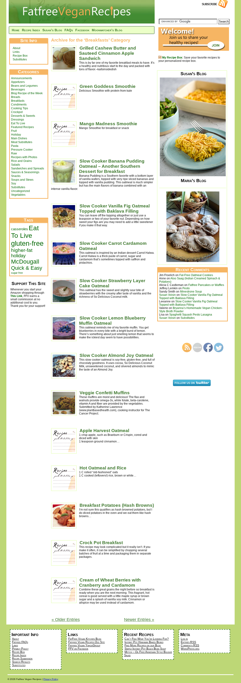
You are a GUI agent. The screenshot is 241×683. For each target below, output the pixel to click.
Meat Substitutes (21, 142)
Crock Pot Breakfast (101, 542)
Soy (13, 183)
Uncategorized (20, 191)
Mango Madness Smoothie (108, 123)
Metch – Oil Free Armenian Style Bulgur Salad (148, 653)
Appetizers (18, 82)
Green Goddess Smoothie (108, 86)
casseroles (19, 229)
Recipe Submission (22, 658)
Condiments (19, 104)
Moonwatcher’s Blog (107, 30)
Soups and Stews (22, 179)
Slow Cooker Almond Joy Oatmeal (116, 355)
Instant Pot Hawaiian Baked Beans (144, 642)
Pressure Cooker (22, 149)
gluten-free (27, 243)
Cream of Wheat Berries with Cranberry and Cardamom (110, 583)
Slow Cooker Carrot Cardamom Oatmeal (113, 246)
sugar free (17, 272)
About (16, 48)
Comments (190, 645)
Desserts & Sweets (23, 115)
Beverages (18, 89)
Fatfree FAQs (20, 642)
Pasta (14, 146)
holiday (18, 255)
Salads (15, 164)
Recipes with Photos (24, 157)
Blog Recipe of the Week (27, 93)
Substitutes (20, 59)
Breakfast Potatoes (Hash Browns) (117, 505)
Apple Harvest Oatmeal (104, 430)
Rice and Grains (21, 161)
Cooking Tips (19, 108)
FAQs (68, 30)
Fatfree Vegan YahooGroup (84, 645)
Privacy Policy (20, 648)
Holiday (16, 134)
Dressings (17, 119)
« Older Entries (66, 619)
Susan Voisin (167, 295)
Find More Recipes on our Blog (143, 645)
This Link (16, 296)
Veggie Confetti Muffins (105, 392)
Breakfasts (17, 100)
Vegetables (18, 194)
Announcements (21, 78)
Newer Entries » (139, 619)
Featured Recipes (22, 127)
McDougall (25, 261)
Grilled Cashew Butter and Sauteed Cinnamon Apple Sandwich (107, 53)
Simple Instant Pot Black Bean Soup (145, 648)
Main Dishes (19, 138)
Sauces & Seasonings (25, 172)
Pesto (186, 288)
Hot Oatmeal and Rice (103, 467)
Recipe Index (31, 30)
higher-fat (21, 250)
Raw (14, 153)
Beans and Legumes (24, 85)
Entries (188, 642)
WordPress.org (190, 648)
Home (16, 30)
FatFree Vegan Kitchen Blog (84, 638)
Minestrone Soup (191, 291)
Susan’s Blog (52, 30)
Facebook (82, 30)
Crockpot (17, 112)
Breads (15, 97)
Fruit (14, 131)
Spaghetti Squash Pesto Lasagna (190, 314)
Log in (184, 638)
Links (16, 52)
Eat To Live (18, 123)
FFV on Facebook (78, 648)
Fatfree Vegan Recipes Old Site (86, 642)
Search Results (21, 661)
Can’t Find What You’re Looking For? (147, 638)
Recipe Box (20, 55)
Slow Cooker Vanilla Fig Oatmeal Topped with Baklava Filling (114, 208)
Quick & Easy (26, 268)
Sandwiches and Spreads (27, 168)
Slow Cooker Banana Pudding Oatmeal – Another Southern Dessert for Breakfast (112, 166)
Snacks (15, 176)
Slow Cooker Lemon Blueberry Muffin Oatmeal (112, 321)
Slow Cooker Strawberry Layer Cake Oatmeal (112, 283)
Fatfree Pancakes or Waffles (206, 285)
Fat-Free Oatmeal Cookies (196, 275)
